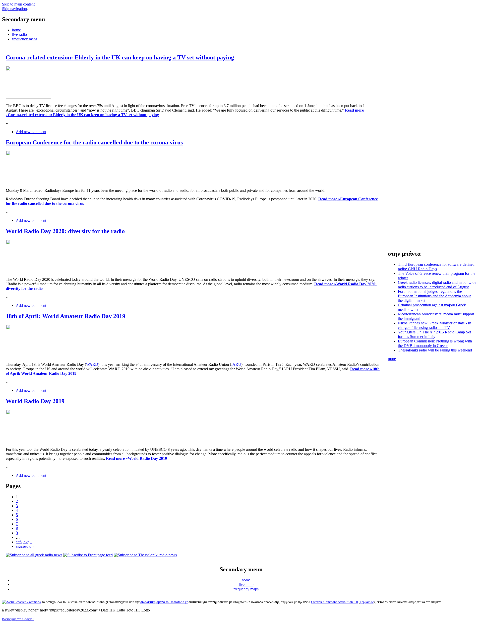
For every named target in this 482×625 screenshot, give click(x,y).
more (392, 358)
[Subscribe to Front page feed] (88, 555)
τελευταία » (25, 546)
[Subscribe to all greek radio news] (34, 555)
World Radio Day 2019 (35, 401)
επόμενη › (24, 542)
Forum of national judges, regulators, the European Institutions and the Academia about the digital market (434, 296)
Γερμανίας (367, 602)
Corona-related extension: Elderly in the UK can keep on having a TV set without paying (120, 57)
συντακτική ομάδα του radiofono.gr (164, 602)
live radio (19, 34)
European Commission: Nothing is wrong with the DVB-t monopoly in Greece (435, 343)
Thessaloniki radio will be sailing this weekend (435, 350)
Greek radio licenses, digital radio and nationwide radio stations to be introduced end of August (437, 284)
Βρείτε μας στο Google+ (18, 619)
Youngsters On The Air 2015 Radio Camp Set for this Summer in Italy (434, 334)
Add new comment (31, 132)
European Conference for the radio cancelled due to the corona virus (94, 142)
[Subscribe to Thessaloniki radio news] (145, 555)
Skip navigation (14, 9)
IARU (236, 364)
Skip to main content (18, 4)
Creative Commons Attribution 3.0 (334, 602)
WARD (92, 364)
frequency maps (24, 39)
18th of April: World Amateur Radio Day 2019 (65, 316)
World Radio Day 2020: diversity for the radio (65, 231)
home (16, 30)
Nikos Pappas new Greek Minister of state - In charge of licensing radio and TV (434, 325)
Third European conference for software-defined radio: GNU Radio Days (436, 266)
